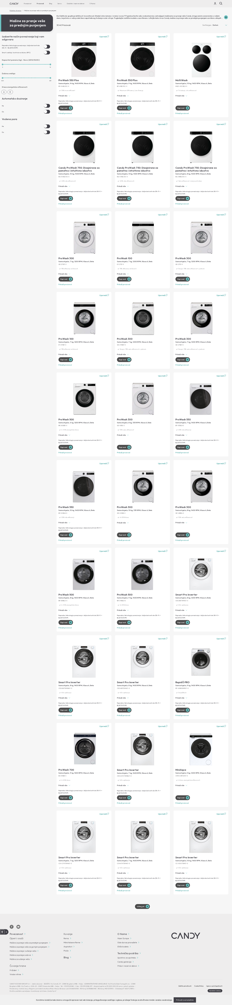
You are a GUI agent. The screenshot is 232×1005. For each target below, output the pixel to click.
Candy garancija (124, 962)
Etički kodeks (123, 946)
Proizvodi (40, 4)
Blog (50, 4)
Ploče (66, 950)
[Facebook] (12, 927)
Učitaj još (140, 906)
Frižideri (13, 970)
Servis (60, 4)
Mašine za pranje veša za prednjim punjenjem (29, 943)
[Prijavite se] (215, 4)
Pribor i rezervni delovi (127, 966)
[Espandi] (226, 17)
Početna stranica (15, 10)
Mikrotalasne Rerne (72, 942)
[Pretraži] (220, 3)
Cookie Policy (198, 986)
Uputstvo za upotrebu (126, 957)
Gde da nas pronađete (127, 942)
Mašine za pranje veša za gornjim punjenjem (28, 947)
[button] (83, 96)
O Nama (92, 4)
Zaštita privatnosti (185, 986)
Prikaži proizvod (65, 113)
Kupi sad (63, 108)
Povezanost (27, 4)
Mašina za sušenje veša (20, 959)
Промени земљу (215, 991)
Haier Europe (123, 938)
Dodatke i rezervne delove (75, 4)
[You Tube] (18, 927)
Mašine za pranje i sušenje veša (23, 951)
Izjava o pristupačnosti (214, 986)
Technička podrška (127, 953)
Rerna (66, 938)
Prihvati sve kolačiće (185, 1000)
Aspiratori (68, 946)
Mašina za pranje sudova (20, 955)
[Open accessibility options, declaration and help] (2, 932)
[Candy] (14, 4)
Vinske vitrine (15, 974)
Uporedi (103, 36)
